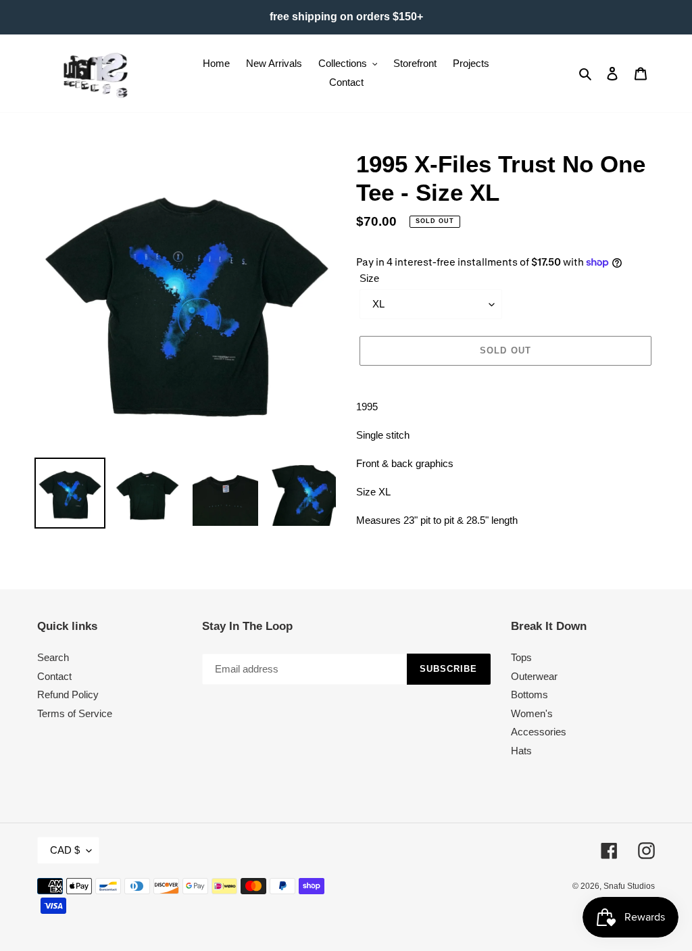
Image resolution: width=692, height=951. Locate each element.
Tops (521, 657)
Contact (54, 676)
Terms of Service (74, 713)
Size (369, 278)
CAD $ (65, 850)
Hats (521, 750)
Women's (532, 713)
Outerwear (534, 676)
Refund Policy (68, 694)
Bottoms (529, 694)
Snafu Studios (629, 886)
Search (53, 657)
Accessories (538, 731)
